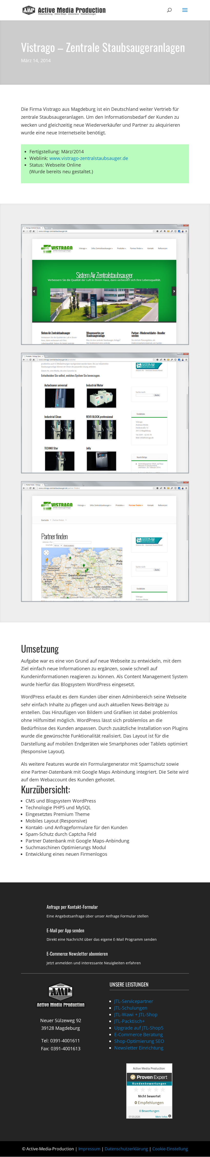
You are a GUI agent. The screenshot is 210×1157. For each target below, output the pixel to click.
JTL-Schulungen (130, 1008)
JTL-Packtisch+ (129, 1021)
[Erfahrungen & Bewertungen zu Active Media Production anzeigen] (149, 1117)
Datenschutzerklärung (126, 1149)
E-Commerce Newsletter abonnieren (77, 953)
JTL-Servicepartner (133, 1001)
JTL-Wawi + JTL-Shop (136, 1014)
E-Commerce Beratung (138, 1034)
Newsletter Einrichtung (138, 1048)
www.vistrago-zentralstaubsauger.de (88, 158)
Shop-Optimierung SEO (139, 1041)
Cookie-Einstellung (170, 1149)
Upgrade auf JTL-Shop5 (138, 1028)
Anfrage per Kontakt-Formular (72, 906)
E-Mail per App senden (65, 930)
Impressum (89, 1149)
